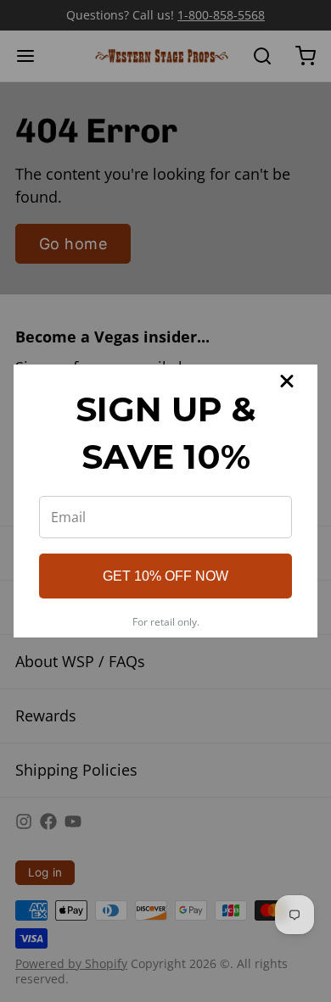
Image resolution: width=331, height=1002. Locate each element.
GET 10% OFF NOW (165, 576)
